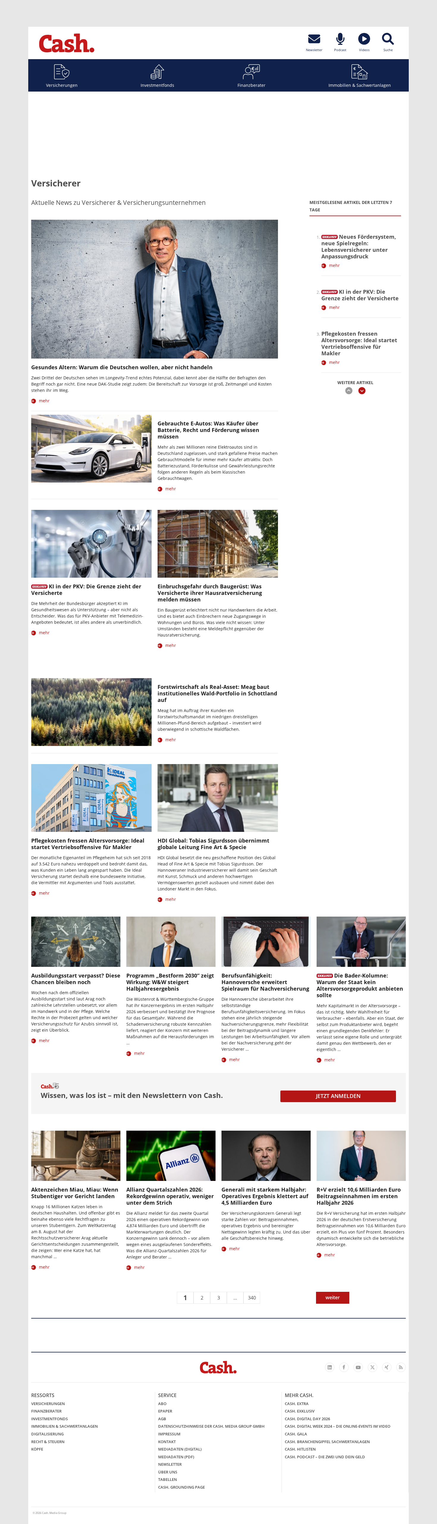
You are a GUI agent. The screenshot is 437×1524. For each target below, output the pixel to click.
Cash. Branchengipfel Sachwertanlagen (327, 1441)
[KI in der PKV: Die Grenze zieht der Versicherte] (329, 291)
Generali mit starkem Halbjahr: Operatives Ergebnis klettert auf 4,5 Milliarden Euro (264, 1196)
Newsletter (170, 1464)
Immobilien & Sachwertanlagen (359, 85)
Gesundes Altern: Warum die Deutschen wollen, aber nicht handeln (122, 367)
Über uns (167, 1472)
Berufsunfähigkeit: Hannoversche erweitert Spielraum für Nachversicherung (265, 982)
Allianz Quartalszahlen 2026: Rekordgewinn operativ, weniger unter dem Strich (170, 1196)
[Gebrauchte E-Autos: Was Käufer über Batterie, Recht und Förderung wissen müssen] (91, 449)
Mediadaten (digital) (180, 1449)
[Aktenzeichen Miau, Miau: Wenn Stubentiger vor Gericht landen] (75, 1156)
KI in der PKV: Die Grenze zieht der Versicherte (360, 295)
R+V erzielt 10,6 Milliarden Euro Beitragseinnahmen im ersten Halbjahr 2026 (359, 1196)
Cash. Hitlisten (300, 1449)
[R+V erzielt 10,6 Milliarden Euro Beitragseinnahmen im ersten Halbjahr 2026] (361, 1156)
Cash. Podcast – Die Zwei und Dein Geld (325, 1456)
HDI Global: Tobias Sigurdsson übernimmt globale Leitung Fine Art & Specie (213, 844)
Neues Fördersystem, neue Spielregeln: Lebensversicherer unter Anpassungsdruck (358, 246)
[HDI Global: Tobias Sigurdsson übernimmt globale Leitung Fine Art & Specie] (218, 798)
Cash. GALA (296, 1434)
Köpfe (37, 1449)
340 (252, 1297)
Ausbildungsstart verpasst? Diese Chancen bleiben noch (75, 979)
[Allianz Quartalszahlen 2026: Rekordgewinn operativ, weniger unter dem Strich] (171, 1156)
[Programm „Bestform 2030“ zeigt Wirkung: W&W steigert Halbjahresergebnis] (171, 942)
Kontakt (167, 1441)
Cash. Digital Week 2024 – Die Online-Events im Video (337, 1426)
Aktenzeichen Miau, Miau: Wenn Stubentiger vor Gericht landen (74, 1193)
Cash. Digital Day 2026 (307, 1418)
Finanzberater (251, 85)
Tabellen (167, 1479)
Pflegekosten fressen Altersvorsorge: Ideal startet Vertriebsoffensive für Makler (359, 343)
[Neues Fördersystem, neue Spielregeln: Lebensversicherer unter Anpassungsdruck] (329, 236)
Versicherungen (62, 85)
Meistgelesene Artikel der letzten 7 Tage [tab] (350, 206)
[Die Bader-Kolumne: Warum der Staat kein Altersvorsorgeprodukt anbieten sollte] (361, 942)
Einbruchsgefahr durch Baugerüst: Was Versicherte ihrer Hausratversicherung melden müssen (210, 593)
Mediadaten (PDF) (176, 1456)
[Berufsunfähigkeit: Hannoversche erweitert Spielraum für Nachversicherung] (266, 942)
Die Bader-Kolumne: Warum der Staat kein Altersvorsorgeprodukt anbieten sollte (360, 985)
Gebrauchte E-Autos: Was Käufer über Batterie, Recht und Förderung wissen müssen (208, 430)
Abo (162, 1403)
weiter (333, 1297)
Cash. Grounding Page (181, 1487)
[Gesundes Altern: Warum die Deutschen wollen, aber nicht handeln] (154, 289)
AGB (162, 1418)
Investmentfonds (157, 85)
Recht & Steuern (48, 1441)
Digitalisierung (47, 1434)
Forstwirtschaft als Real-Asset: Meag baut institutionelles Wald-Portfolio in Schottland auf (217, 693)
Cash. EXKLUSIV (300, 1411)
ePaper (165, 1411)
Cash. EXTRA (297, 1403)
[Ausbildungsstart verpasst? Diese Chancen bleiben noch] (75, 942)
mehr (44, 400)
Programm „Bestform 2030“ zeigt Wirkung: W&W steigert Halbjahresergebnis (170, 982)
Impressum (169, 1434)
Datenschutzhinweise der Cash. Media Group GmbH (211, 1426)
